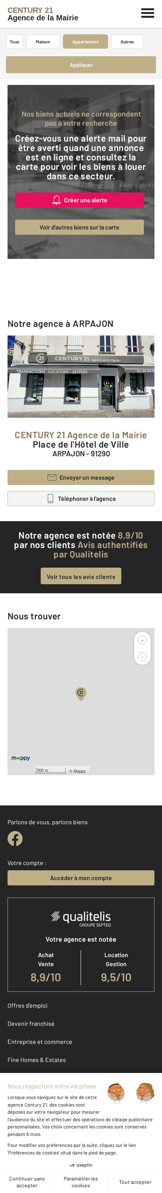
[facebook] (15, 838)
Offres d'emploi (27, 1005)
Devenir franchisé (31, 1023)
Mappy (79, 771)
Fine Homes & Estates (37, 1059)
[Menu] (147, 12)
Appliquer (81, 65)
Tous (14, 41)
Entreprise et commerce (40, 1041)
